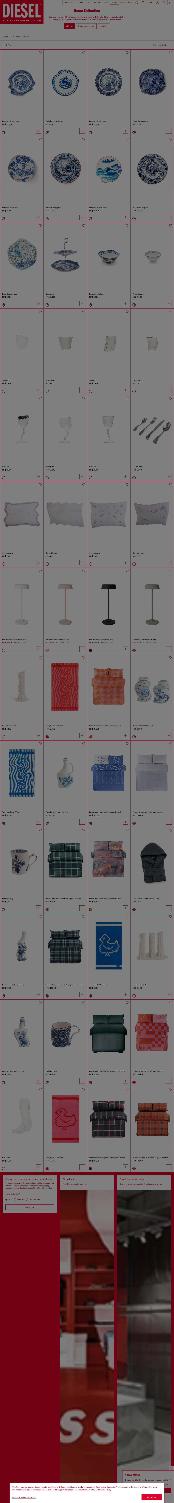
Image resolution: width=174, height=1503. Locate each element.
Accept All (151, 1497)
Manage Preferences (64, 1490)
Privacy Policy (89, 1490)
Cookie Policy (105, 1490)
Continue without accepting (24, 1497)
